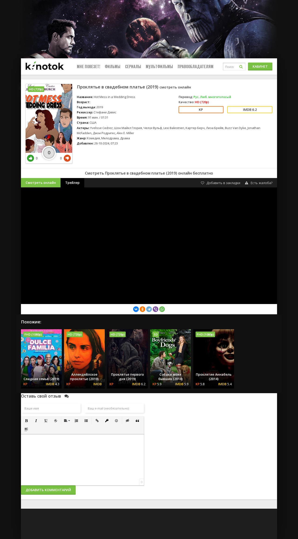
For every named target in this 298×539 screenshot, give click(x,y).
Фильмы (112, 66)
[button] (26, 420)
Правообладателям (195, 66)
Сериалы (133, 66)
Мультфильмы (159, 66)
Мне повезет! (88, 66)
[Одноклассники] (142, 309)
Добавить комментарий (48, 490)
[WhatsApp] (162, 309)
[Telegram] (149, 309)
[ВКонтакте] (136, 309)
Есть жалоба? (261, 183)
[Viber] (155, 309)
